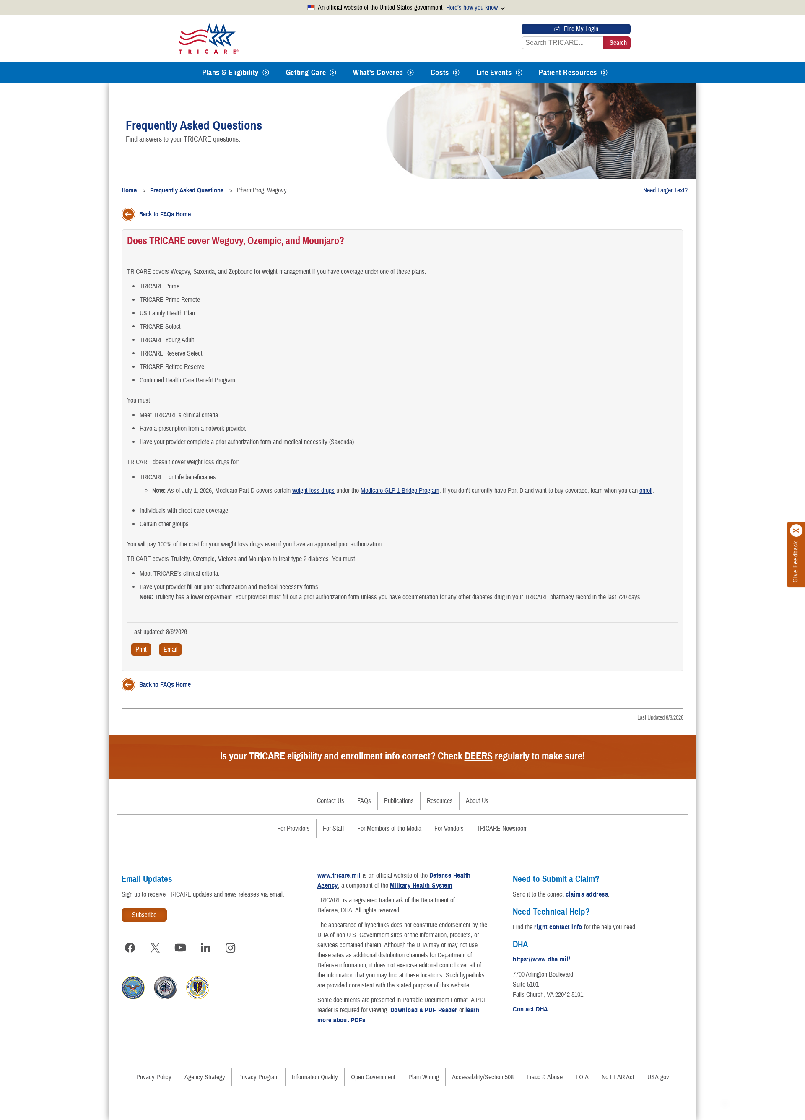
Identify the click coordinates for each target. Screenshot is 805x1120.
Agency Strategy (204, 1077)
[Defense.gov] (133, 997)
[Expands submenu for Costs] (456, 72)
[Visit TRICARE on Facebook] (130, 947)
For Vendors (449, 828)
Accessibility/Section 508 (483, 1077)
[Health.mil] (165, 997)
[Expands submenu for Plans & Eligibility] (266, 72)
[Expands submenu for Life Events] (519, 72)
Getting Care (306, 72)
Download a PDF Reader (423, 1010)
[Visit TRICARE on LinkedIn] (205, 947)
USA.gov (658, 1077)
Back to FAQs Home (165, 214)
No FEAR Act (618, 1077)
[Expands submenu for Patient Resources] (604, 72)
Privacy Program (258, 1077)
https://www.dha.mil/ (542, 959)
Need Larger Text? (665, 190)
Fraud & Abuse (545, 1077)
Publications (399, 801)
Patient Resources (568, 72)
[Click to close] (796, 530)
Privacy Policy (153, 1077)
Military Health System (421, 885)
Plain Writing (423, 1077)
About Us (477, 801)
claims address (587, 894)
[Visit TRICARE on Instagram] (230, 947)
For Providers (293, 828)
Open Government (373, 1077)
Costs (440, 72)
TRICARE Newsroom (502, 828)
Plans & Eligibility (230, 72)
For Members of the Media (389, 828)
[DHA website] (197, 997)
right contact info (558, 927)
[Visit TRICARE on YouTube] (180, 947)
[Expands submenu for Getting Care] (333, 72)
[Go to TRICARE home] (209, 38)
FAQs (364, 801)
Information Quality (315, 1077)
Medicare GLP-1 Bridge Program (400, 490)
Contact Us (330, 801)
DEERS (479, 756)
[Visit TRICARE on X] (155, 947)
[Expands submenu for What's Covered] (410, 72)
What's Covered (378, 72)
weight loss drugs (313, 490)
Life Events (494, 72)
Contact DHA (530, 1009)
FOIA (582, 1077)
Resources (440, 801)
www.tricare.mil (339, 875)
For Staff (333, 828)
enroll (645, 490)
